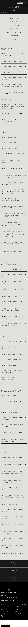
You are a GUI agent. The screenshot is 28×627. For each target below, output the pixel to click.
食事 (2, 609)
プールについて (14, 28)
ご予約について (14, 21)
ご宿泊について (14, 18)
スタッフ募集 (15, 609)
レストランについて (14, 25)
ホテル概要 (15, 611)
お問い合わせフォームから (10, 600)
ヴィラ (2, 607)
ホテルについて (4, 606)
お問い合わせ (15, 607)
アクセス (3, 613)
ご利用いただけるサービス (14, 32)
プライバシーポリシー (17, 613)
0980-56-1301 (7, 598)
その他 (14, 39)
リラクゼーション (5, 611)
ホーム (2, 604)
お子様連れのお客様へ (14, 35)
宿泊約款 (24, 604)
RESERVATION (20, 2)
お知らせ (14, 604)
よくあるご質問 (16, 606)
